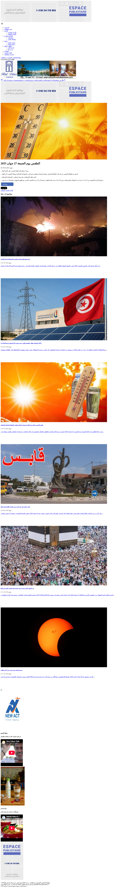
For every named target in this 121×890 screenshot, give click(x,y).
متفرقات (10, 37)
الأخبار (6, 31)
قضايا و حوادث (8, 36)
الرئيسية (6, 27)
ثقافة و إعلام (8, 46)
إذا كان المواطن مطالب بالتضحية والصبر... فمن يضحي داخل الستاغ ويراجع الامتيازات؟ (21, 343)
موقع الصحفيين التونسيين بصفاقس (11, 57)
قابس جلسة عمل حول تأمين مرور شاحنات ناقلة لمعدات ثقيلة (15, 506)
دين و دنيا (10, 49)
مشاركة (5, 184)
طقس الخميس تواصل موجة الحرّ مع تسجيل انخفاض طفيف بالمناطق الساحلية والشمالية (22, 425)
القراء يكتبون (8, 53)
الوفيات (6, 51)
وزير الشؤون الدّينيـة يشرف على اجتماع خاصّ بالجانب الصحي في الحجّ (17, 588)
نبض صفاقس (8, 29)
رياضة (6, 41)
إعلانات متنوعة (33, 80)
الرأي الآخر (11, 47)
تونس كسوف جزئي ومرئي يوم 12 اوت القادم (11, 670)
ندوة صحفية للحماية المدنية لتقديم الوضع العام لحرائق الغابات (15, 259)
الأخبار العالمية (12, 32)
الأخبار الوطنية (12, 34)
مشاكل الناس (12, 39)
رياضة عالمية (12, 42)
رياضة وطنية (11, 44)
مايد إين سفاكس (9, 54)
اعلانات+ (26, 80)
